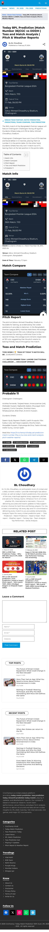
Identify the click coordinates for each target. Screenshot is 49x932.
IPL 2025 (20, 8)
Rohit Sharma (10, 863)
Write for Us (9, 896)
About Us (8, 883)
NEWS (11, 8)
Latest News (10, 834)
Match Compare (11, 161)
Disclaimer (9, 888)
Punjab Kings (10, 865)
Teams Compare (23, 122)
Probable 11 (9, 168)
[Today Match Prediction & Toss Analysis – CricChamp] (2, 3)
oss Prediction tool (13, 840)
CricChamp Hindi (11, 826)
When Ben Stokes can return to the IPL (29, 730)
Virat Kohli (9, 857)
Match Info (9, 158)
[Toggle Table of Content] (24, 155)
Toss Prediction (38, 122)
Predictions (10, 122)
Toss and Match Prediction (15, 165)
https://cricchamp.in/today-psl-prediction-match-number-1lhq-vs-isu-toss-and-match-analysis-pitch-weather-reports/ (23, 435)
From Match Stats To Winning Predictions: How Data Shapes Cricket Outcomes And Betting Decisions (29, 763)
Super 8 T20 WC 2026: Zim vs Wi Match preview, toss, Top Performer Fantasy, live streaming (35, 554)
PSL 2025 (29, 8)
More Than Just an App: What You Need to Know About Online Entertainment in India (30, 681)
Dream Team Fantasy (14, 15)
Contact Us (9, 886)
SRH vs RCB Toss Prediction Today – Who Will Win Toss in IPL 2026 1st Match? (12, 554)
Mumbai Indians (11, 868)
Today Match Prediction (14, 829)
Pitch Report (9, 163)
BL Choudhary (16, 43)
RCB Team (9, 860)
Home (4, 8)
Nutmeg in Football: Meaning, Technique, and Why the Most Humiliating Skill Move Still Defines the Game (30, 692)
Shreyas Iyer (9, 871)
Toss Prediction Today (13, 832)
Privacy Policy (10, 891)
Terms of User (10, 894)
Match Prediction (32, 120)
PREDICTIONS (41, 8)
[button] (39, 3)
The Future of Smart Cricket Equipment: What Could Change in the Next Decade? (30, 671)
